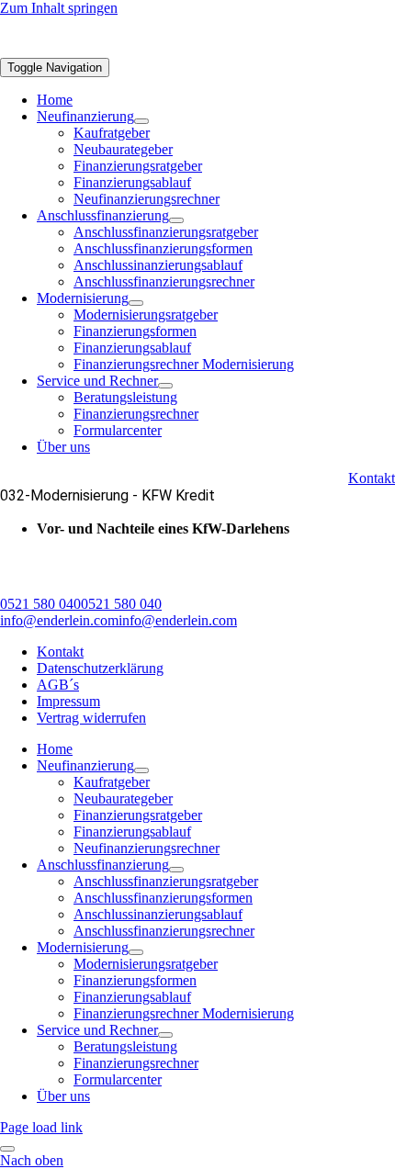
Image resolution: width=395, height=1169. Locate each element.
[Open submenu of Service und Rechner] (165, 385)
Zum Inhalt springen (59, 8)
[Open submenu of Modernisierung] (136, 303)
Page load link (41, 1127)
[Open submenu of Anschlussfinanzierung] (176, 220)
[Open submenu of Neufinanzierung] (141, 121)
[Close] (7, 1149)
